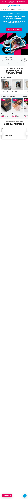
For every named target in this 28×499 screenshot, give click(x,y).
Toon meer (25, 96)
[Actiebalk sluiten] (26, 1)
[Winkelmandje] (26, 6)
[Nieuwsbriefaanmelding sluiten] (10, 495)
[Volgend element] (26, 9)
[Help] (25, 496)
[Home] (14, 6)
